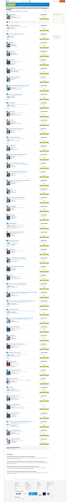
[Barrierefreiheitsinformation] (57, 1)
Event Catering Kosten (56, 38)
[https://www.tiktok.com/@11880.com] (19, 499)
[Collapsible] (48, 456)
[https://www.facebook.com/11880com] (15, 499)
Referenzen (38, 485)
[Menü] (59, 1)
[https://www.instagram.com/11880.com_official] (17, 499)
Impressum (48, 484)
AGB (47, 487)
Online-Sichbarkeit (27, 484)
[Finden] (30, 1)
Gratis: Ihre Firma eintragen (62, 1)
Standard (25, 11)
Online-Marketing (27, 487)
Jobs (15, 487)
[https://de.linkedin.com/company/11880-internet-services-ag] (21, 499)
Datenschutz (48, 485)
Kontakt (38, 487)
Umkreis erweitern (12, 448)
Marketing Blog (39, 484)
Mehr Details (44, 17)
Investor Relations (17, 485)
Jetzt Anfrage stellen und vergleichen (11, 4)
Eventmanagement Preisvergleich (58, 37)
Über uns (16, 484)
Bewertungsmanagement (28, 485)
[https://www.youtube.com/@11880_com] (23, 499)
